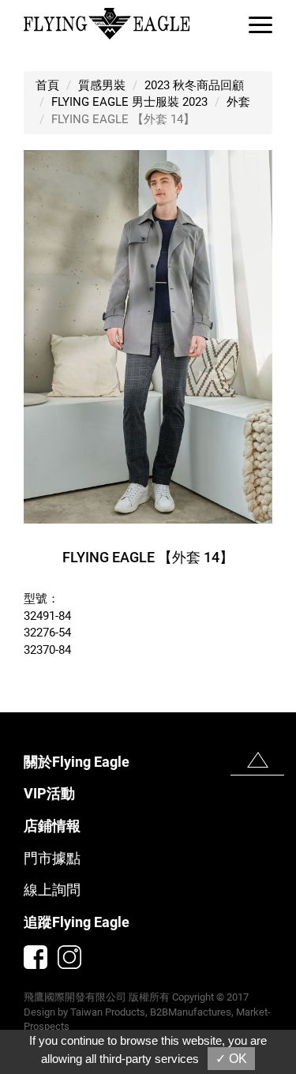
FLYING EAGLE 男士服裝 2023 (129, 102)
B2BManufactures (190, 1012)
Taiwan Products (107, 1012)
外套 (238, 102)
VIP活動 (49, 793)
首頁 (47, 85)
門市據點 (52, 858)
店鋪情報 (52, 825)
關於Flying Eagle (76, 761)
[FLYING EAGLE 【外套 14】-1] (148, 336)
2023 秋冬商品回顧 (194, 85)
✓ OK (231, 1058)
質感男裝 (102, 85)
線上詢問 (52, 889)
